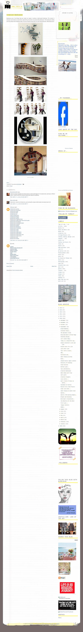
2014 (61, 307)
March (62, 419)
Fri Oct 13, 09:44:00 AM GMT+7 (19, 260)
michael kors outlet (14, 229)
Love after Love (65, 348)
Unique (11, 186)
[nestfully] (61, 597)
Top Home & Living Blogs (64, 598)
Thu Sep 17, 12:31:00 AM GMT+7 (19, 197)
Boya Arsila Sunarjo (62, 101)
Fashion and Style (63, 242)
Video (59, 276)
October (63, 324)
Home (13, 6)
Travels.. (60, 270)
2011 (61, 314)
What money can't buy (66, 373)
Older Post (54, 266)
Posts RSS (19, 6)
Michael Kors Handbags (15, 221)
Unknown (12, 207)
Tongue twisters (65, 405)
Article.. (60, 226)
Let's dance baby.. (66, 338)
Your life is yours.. (66, 350)
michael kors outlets (14, 218)
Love (59, 249)
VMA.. (62, 352)
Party (59, 260)
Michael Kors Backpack (15, 226)
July (62, 411)
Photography (61, 261)
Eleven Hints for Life (67, 346)
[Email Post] (23, 184)
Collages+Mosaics (62, 235)
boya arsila (12, 200)
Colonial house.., (65, 330)
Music (59, 256)
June (62, 413)
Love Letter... (65, 379)
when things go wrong (66, 356)
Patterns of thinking (66, 362)
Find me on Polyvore (69, 148)
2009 (61, 318)
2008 (61, 426)
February (63, 421)
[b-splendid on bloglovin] (64, 502)
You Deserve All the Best (67, 401)
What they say (62, 279)
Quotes (60, 268)
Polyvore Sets (62, 265)
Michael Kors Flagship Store (16, 219)
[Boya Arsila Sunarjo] (63, 125)
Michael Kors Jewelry (15, 224)
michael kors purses (14, 209)
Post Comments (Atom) (18, 270)
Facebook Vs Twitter (66, 384)
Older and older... (66, 388)
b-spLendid (30, 623)
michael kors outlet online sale (17, 234)
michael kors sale (14, 237)
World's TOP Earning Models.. (69, 395)
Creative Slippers (65, 377)
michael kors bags (14, 211)
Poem (59, 263)
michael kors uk (13, 214)
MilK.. (62, 358)
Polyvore (71, 190)
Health (60, 245)
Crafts (60, 240)
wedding (60, 277)
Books (59, 231)
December (63, 320)
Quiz (59, 267)
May (62, 415)
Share (8, 182)
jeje (11, 243)
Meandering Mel (13, 192)
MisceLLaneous (62, 252)
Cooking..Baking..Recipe (64, 236)
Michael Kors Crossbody (15, 228)
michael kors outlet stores (15, 232)
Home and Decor (62, 247)
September (64, 326)
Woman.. (63, 407)
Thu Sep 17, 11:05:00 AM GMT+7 (19, 204)
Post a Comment (10, 263)
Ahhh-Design (45, 623)
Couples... (61, 238)
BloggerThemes (54, 623)
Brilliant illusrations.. (67, 399)
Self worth (63, 375)
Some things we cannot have (68, 390)
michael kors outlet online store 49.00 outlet (19, 220)
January (63, 423)
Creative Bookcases (15, 15)
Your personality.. (66, 369)
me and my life (62, 251)
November (63, 322)
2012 (61, 312)
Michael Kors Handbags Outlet (17, 223)
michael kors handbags (15, 210)
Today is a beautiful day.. (68, 340)
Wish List (60, 281)
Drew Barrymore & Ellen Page (68, 334)
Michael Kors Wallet (14, 225)
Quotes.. (63, 393)
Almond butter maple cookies (68, 360)
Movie (59, 254)
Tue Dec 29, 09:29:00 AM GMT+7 (19, 240)
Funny (59, 244)
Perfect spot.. (65, 366)
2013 (61, 310)
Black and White (62, 229)
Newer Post (9, 266)
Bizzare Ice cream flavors (68, 386)
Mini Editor (65, 190)
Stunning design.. (65, 336)
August (63, 409)
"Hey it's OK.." (62, 224)
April (62, 417)
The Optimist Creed (66, 332)
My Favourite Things (63, 258)
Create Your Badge (62, 126)
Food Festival (64, 364)
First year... (64, 403)
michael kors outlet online (15, 235)
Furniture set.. (65, 354)
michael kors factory (14, 216)
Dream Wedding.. (65, 328)
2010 (61, 316)
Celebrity (60, 233)
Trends (60, 272)
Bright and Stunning (66, 397)
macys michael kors (14, 215)
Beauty (60, 228)
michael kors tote (14, 212)
